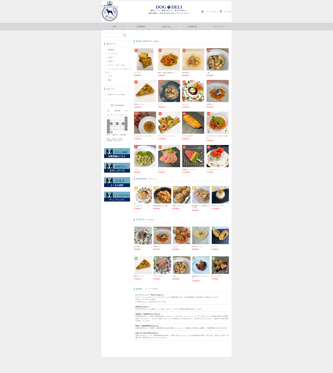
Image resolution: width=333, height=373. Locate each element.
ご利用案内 (140, 27)
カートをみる (228, 11)
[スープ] (169, 101)
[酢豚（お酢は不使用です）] (169, 69)
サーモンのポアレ (188, 136)
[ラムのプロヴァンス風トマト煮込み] (218, 132)
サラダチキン (138, 205)
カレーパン (215, 246)
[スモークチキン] (162, 272)
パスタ (136, 169)
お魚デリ (111, 61)
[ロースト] (169, 166)
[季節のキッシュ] (145, 101)
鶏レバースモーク (217, 276)
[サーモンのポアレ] (193, 132)
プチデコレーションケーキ (166, 136)
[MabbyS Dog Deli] (109, 21)
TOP (114, 27)
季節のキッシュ (139, 104)
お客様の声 (192, 27)
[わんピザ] (181, 243)
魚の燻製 (137, 246)
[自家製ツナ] (218, 101)
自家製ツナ (210, 104)
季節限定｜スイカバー (189, 169)
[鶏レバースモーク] (220, 272)
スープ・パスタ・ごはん (116, 65)
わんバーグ (185, 104)
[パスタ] (145, 166)
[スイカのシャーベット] (218, 166)
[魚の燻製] (142, 243)
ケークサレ (137, 72)
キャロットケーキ (217, 205)
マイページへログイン (212, 11)
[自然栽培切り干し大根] (162, 202)
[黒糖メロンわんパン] (181, 202)
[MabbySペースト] (200, 243)
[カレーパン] (220, 243)
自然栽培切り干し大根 (160, 205)
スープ (160, 104)
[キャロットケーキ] (220, 202)
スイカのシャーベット (214, 169)
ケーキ (110, 76)
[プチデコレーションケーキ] (169, 132)
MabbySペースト (197, 246)
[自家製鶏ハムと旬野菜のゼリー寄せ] (200, 202)
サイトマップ (218, 27)
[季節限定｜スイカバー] (193, 166)
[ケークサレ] (145, 69)
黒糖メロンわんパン (178, 205)
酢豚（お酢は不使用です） (166, 72)
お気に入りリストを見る (116, 94)
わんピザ (175, 246)
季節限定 (111, 50)
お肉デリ (111, 57)
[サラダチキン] (142, 202)
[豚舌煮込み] (193, 69)
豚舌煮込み (185, 72)
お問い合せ (166, 27)
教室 (109, 80)
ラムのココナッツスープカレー (144, 136)
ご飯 (208, 72)
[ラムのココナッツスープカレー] (145, 132)
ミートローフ (112, 54)
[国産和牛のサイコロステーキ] (200, 272)
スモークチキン (158, 276)
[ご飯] (218, 69)
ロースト (161, 169)
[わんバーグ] (193, 100)
